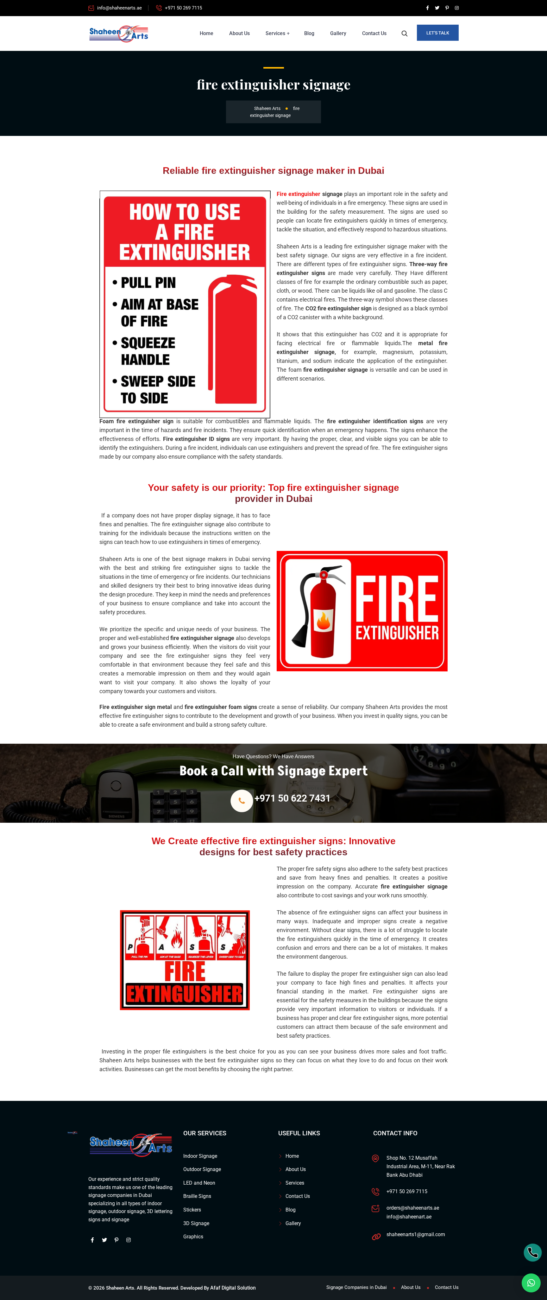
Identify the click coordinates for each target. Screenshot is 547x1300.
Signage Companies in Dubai (356, 1287)
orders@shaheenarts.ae (413, 1208)
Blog (309, 33)
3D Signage (196, 1223)
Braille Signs (197, 1196)
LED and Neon (199, 1183)
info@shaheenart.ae (409, 1217)
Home (206, 33)
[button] (531, 1282)
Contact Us (374, 33)
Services (275, 33)
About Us (239, 33)
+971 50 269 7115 (183, 8)
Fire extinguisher (298, 194)
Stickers (192, 1210)
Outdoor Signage (202, 1169)
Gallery (338, 33)
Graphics (193, 1237)
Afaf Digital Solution (233, 1288)
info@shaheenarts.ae (119, 8)
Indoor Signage (200, 1156)
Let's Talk (437, 32)
